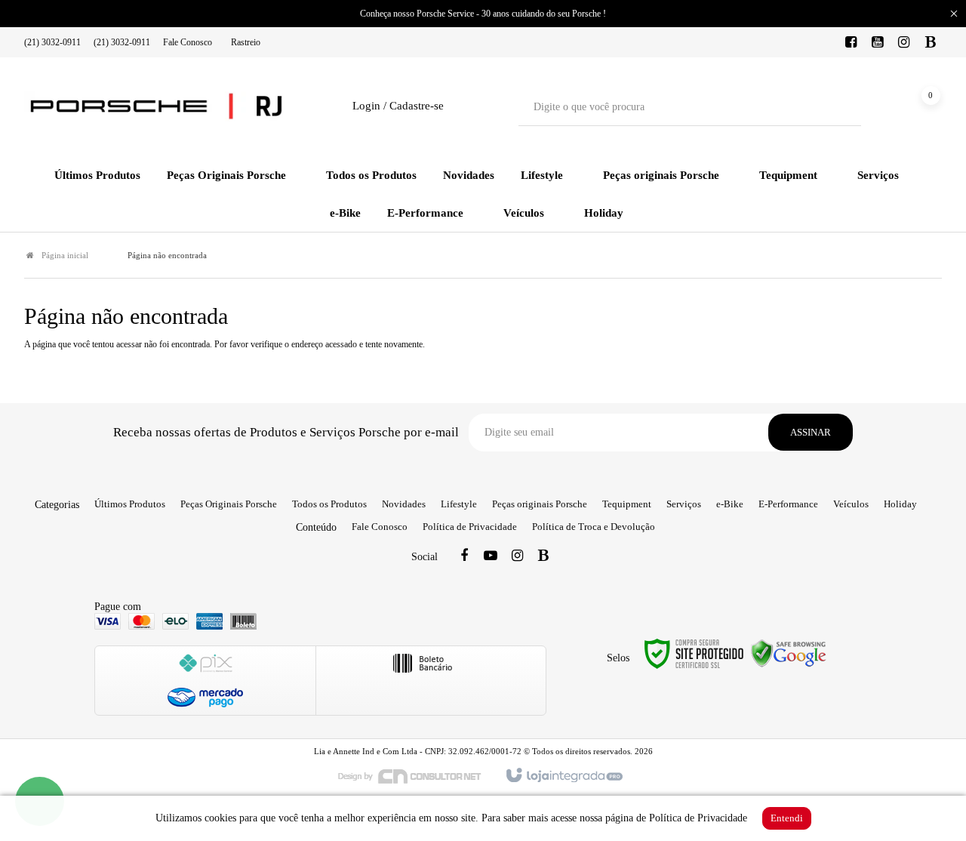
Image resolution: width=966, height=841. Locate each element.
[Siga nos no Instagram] (904, 43)
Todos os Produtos (329, 504)
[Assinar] (810, 432)
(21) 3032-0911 (52, 42)
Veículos (851, 504)
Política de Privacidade (470, 526)
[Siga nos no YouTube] (490, 556)
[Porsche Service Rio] (156, 106)
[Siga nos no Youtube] (877, 43)
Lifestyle (459, 504)
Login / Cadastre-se (398, 106)
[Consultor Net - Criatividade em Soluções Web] (417, 775)
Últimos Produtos (129, 504)
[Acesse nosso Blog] (930, 43)
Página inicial (65, 255)
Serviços (683, 504)
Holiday (900, 504)
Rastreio (245, 42)
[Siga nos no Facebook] (851, 43)
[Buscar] (839, 107)
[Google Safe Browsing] (788, 652)
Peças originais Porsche (539, 504)
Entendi (787, 818)
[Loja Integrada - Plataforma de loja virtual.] (563, 776)
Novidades (404, 504)
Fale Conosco (187, 42)
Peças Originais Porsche (228, 504)
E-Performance (788, 504)
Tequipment (626, 504)
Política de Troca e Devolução (593, 526)
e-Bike (729, 504)
